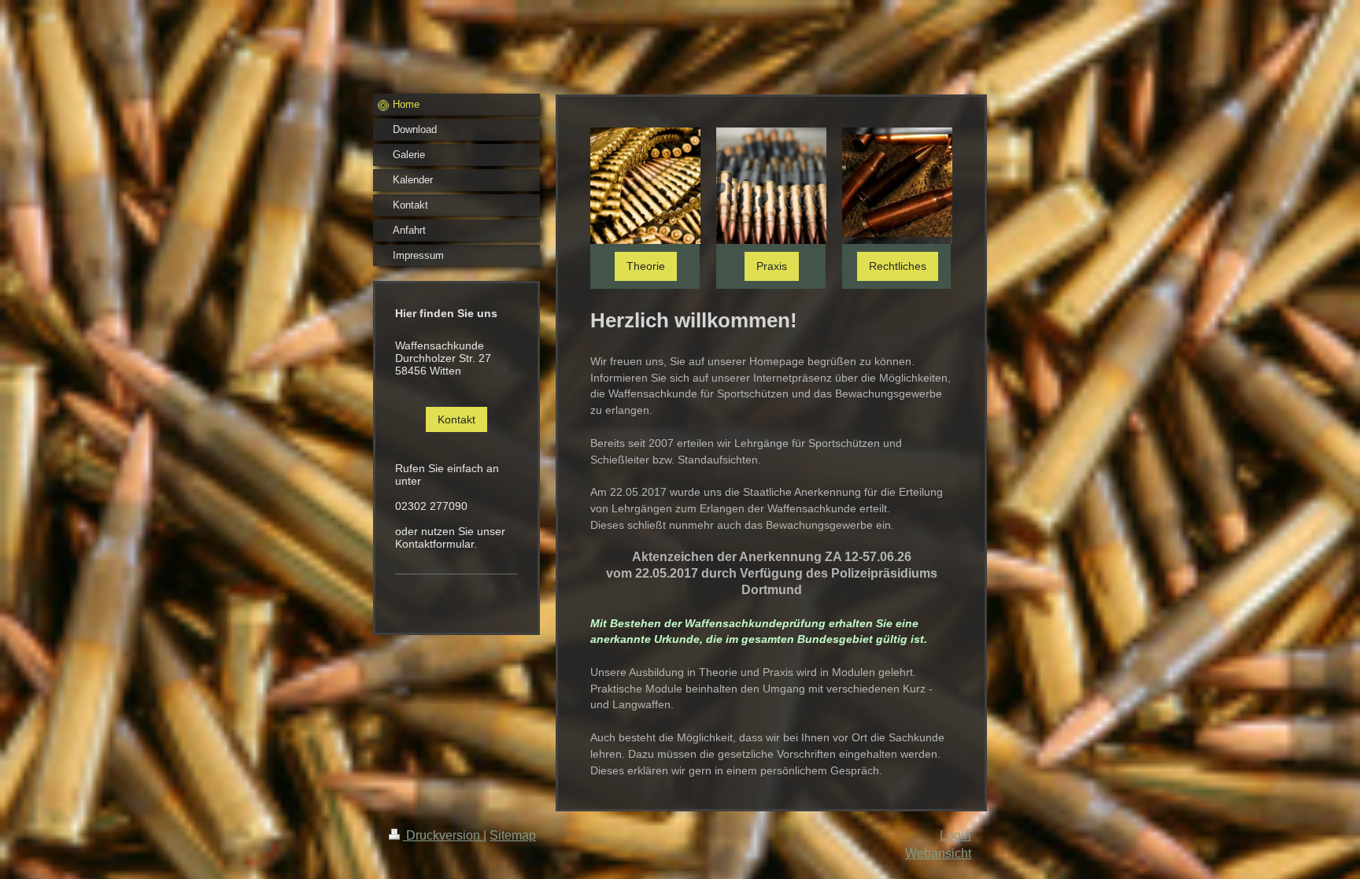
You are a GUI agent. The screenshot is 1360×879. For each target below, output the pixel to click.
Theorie (645, 266)
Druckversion (443, 835)
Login (955, 835)
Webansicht (938, 853)
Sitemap (513, 835)
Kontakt (456, 419)
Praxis (771, 266)
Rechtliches (897, 266)
